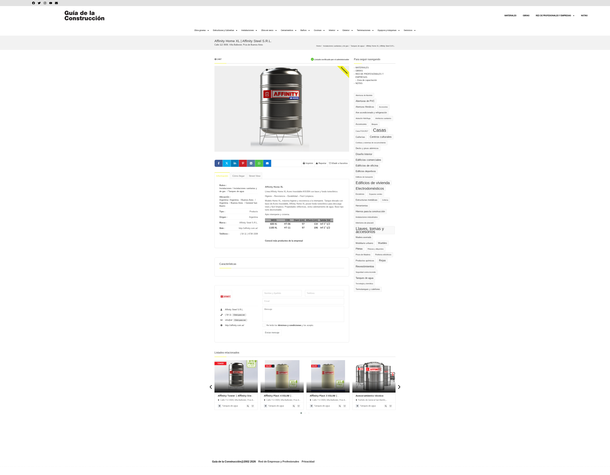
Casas (379, 130)
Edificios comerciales (368, 159)
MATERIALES (510, 15)
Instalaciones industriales (367, 217)
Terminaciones (363, 30)
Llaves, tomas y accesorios (370, 230)
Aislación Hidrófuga (363, 118)
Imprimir (309, 163)
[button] (301, 413)
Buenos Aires (247, 200)
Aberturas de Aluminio (364, 95)
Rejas (382, 260)
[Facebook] (33, 3)
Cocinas (317, 30)
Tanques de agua (357, 46)
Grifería (385, 200)
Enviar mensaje (272, 332)
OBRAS (526, 15)
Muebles (382, 243)
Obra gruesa (200, 30)
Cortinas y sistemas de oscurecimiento (371, 143)
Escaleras (360, 194)
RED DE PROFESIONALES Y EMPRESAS (553, 15)
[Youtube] (51, 3)
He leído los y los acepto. (290, 325)
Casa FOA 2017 (362, 131)
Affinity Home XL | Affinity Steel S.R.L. (380, 46)
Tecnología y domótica (364, 284)
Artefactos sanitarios (383, 118)
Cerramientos (287, 30)
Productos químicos (365, 261)
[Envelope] (56, 3)
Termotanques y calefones (368, 289)
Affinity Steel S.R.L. (233, 309)
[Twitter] (39, 3)
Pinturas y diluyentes (376, 249)
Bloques (375, 124)
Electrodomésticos (370, 188)
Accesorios (383, 107)
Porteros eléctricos (383, 255)
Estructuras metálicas (366, 200)
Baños (303, 30)
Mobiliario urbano (364, 243)
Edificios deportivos (366, 171)
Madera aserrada (363, 237)
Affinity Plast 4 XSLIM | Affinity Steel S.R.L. (277, 397)
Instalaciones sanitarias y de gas (335, 46)
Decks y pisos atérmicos (367, 148)
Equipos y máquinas (387, 30)
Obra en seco (267, 30)
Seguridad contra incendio (366, 272)
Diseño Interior (364, 154)
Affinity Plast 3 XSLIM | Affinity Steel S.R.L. (323, 397)
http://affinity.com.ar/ (234, 325)
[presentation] (211, 387)
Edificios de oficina (367, 165)
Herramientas (362, 206)
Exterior (346, 30)
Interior (332, 30)
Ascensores (361, 124)
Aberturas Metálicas (365, 107)
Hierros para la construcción (370, 211)
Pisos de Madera (363, 255)
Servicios (408, 30)
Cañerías (360, 137)
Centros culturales (381, 136)
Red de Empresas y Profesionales (278, 461)
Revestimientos (365, 266)
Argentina (223, 200)
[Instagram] (45, 3)
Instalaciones (247, 30)
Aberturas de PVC (365, 101)
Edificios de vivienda (373, 183)
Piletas (359, 249)
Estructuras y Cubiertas (223, 30)
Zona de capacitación (367, 80)
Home (318, 46)
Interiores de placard (364, 223)
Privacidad (308, 461)
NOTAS (584, 15)
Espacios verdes (375, 194)
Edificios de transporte (364, 177)
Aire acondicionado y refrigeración (371, 113)
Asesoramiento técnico (369, 395)
